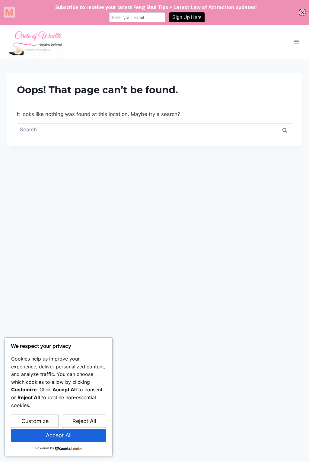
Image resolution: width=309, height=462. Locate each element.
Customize (35, 421)
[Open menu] (296, 41)
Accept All (59, 435)
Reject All (84, 421)
